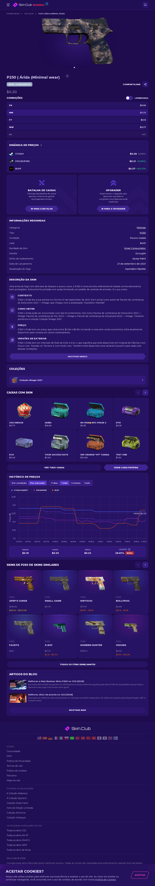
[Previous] (138, 393)
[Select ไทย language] (110, 738)
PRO (9, 756)
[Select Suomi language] (115, 738)
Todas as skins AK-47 (17, 835)
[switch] (129, 98)
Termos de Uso (15, 765)
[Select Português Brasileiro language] (72, 738)
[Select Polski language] (66, 738)
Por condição (19, 483)
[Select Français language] (55, 738)
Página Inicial (13, 14)
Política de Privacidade (19, 761)
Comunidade (13, 751)
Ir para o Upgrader (113, 209)
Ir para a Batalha (42, 209)
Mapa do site (13, 780)
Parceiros (11, 775)
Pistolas (29, 14)
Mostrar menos (77, 356)
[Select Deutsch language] (50, 738)
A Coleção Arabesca (17, 793)
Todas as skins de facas (19, 850)
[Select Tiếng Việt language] (83, 738)
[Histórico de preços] (41, 145)
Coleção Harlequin (16, 817)
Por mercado (37, 483)
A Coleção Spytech (17, 798)
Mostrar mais (77, 710)
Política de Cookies (17, 770)
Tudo (87, 483)
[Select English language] (39, 738)
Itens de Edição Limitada (20, 808)
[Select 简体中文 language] (88, 738)
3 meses (76, 483)
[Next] (145, 393)
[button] (24, 592)
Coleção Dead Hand (17, 803)
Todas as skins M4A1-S (18, 840)
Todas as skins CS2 (16, 830)
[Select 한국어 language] (104, 738)
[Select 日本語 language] (99, 738)
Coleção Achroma (16, 812)
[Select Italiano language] (61, 738)
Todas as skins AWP (17, 845)
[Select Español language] (45, 738)
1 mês (64, 483)
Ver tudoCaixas (54, 467)
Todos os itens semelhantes (77, 664)
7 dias (54, 483)
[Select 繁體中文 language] (94, 738)
